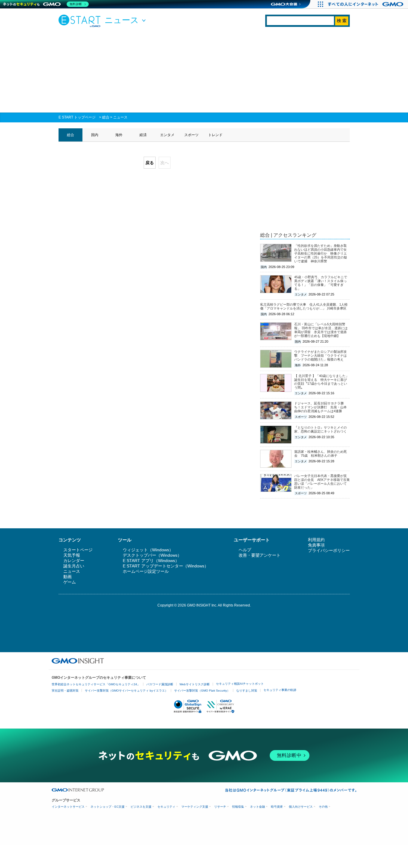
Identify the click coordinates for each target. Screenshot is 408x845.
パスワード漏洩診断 (159, 684)
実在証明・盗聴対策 (65, 690)
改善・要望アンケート (259, 555)
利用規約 (316, 539)
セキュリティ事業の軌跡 (279, 690)
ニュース (120, 117)
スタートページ (78, 549)
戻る (149, 162)
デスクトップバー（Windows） (152, 555)
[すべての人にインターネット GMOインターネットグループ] (366, 4)
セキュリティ (166, 806)
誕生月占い (73, 566)
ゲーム (69, 582)
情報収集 (238, 806)
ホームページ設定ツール (146, 571)
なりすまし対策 (246, 690)
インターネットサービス (68, 806)
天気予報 (71, 555)
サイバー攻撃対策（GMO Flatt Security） (202, 690)
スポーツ (191, 135)
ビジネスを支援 (141, 806)
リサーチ (220, 806)
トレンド (215, 135)
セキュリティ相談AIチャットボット (240, 683)
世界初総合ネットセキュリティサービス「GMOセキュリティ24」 (96, 684)
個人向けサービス (301, 806)
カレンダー (73, 560)
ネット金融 (257, 806)
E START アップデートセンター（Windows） (165, 566)
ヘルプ (245, 549)
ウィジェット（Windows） (148, 549)
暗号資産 (277, 806)
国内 (94, 135)
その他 (323, 806)
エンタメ (167, 135)
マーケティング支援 (194, 806)
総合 (105, 117)
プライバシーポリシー (329, 550)
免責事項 (316, 545)
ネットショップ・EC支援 (108, 806)
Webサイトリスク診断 (195, 684)
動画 (67, 576)
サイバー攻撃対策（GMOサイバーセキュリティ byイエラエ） (126, 690)
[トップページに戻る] (81, 20)
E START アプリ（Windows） (151, 560)
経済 (143, 135)
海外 (118, 135)
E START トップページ (77, 117)
